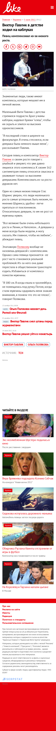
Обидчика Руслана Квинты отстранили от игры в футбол (27, 550)
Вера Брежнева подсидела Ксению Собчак (27, 478)
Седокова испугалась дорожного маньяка (27, 513)
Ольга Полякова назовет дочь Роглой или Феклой (24, 311)
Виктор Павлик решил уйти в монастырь (27, 334)
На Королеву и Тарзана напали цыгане (25, 587)
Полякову (23, 247)
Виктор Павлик (13, 344)
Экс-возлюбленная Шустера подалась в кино (26, 441)
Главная (6, 19)
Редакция (7, 616)
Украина (17, 19)
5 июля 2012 (29, 19)
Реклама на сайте (11, 609)
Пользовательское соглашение (17, 622)
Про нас (6, 606)
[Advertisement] (28, 383)
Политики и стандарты (13, 619)
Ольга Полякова (38, 344)
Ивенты (6, 612)
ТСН (20, 353)
